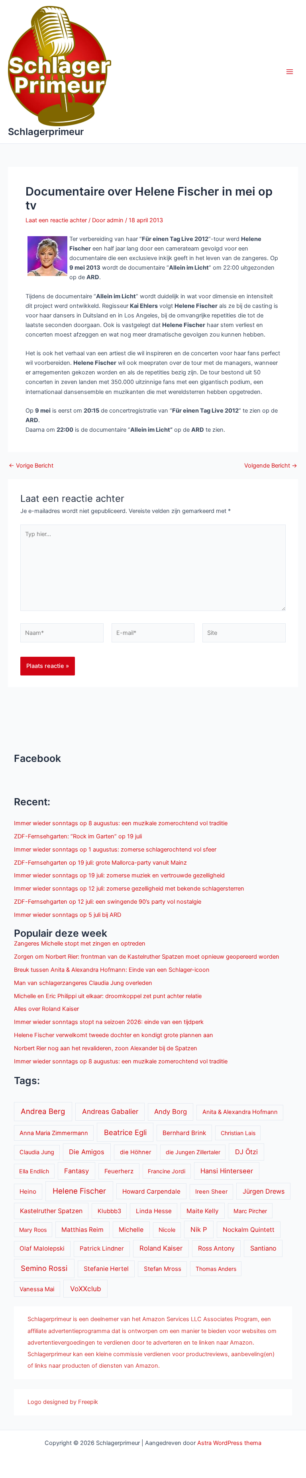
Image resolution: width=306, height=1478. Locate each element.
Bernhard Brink (184, 1133)
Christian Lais (238, 1133)
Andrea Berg (43, 1111)
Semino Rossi (44, 1268)
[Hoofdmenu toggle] (289, 71)
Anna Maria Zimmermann (54, 1133)
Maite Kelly (202, 1211)
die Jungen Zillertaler (193, 1152)
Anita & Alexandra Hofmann (240, 1112)
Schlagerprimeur (46, 131)
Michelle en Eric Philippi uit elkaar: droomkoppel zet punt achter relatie (108, 996)
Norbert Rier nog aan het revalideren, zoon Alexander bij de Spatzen (105, 1048)
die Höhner (135, 1152)
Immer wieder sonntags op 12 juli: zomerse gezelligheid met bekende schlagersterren (129, 888)
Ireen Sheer (211, 1191)
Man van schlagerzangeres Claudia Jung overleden (83, 983)
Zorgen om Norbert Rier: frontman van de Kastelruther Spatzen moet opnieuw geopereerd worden (146, 956)
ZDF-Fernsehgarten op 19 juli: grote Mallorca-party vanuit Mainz (100, 862)
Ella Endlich (34, 1171)
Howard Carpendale (151, 1191)
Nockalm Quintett (249, 1229)
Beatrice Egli (125, 1132)
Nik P (198, 1229)
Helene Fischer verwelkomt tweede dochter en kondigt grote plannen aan (113, 1035)
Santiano (263, 1248)
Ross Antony (216, 1248)
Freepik (88, 1402)
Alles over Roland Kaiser (46, 1008)
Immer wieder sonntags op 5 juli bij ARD (67, 914)
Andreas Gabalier (110, 1111)
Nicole (167, 1229)
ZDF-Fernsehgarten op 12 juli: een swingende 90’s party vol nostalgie (107, 901)
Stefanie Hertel (106, 1268)
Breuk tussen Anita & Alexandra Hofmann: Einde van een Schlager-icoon (112, 969)
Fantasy (76, 1171)
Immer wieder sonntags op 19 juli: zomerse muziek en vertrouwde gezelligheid (119, 875)
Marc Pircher (250, 1211)
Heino (28, 1191)
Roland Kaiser (160, 1248)
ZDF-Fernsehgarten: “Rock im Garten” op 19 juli (78, 836)
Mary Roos (33, 1229)
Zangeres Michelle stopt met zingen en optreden (79, 943)
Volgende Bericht (270, 466)
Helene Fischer (79, 1191)
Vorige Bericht (31, 466)
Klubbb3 (109, 1211)
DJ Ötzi (246, 1152)
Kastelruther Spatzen (51, 1211)
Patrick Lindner (102, 1248)
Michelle (131, 1229)
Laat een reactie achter (56, 220)
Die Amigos (86, 1152)
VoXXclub (85, 1288)
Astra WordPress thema (229, 1443)
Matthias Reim (82, 1229)
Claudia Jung (37, 1152)
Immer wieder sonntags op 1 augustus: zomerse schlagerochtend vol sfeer (115, 849)
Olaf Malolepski (42, 1248)
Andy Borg (170, 1112)
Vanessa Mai (37, 1289)
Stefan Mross (162, 1268)
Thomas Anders (216, 1268)
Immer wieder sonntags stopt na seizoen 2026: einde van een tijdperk (109, 1022)
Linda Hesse (154, 1211)
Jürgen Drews (263, 1191)
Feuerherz (118, 1171)
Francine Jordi (166, 1171)
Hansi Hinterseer (226, 1171)
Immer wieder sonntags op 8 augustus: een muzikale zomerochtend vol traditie (121, 823)
